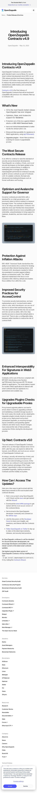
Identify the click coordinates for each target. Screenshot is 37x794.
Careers (4, 743)
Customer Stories (7, 709)
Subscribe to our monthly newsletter (18, 5)
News (3, 15)
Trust (3, 757)
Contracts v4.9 (7, 90)
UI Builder (5, 620)
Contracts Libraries (8, 601)
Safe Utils (5, 624)
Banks (4, 642)
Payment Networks (8, 648)
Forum (4, 722)
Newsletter (5, 712)
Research (5, 706)
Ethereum (5, 668)
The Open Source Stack (9, 631)
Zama (3, 691)
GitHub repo (13, 515)
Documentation (7, 715)
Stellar (4, 684)
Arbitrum (5, 661)
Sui (3, 688)
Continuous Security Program (11, 585)
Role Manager (6, 627)
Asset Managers (7, 645)
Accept (10, 786)
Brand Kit (5, 753)
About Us (5, 737)
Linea (3, 671)
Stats (3, 719)
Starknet (4, 681)
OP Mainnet (5, 678)
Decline (25, 786)
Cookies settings (18, 781)
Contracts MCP (7, 607)
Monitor (4, 617)
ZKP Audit (5, 591)
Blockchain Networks (8, 652)
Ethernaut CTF (6, 725)
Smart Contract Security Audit (11, 581)
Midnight (5, 674)
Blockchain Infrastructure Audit (11, 588)
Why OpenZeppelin (8, 747)
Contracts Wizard (20, 560)
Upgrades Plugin (7, 611)
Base (3, 665)
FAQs (3, 750)
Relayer (4, 614)
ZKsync (4, 694)
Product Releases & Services (15, 15)
